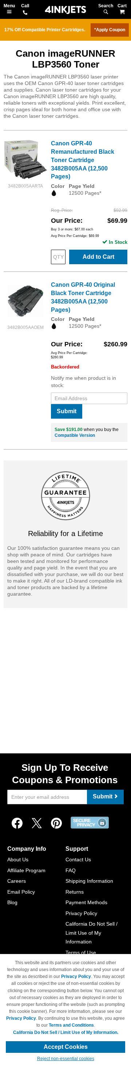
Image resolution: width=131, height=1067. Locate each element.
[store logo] (65, 10)
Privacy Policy (81, 913)
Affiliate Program (26, 870)
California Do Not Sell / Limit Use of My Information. (65, 1032)
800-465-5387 (25, 13)
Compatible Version (75, 435)
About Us (17, 859)
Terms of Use (81, 952)
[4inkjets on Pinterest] (56, 824)
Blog (12, 902)
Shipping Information (89, 881)
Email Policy (21, 892)
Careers (16, 881)
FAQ (71, 870)
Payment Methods (86, 902)
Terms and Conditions (71, 1025)
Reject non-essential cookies (65, 1058)
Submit (66, 411)
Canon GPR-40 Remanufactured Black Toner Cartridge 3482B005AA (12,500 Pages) (82, 160)
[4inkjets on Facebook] (17, 824)
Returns (75, 892)
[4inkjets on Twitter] (36, 824)
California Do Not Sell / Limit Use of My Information (92, 933)
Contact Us (78, 859)
